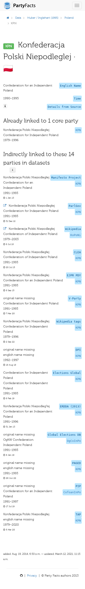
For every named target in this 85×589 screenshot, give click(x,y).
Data (18, 17)
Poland (69, 17)
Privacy (32, 575)
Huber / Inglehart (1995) (42, 17)
